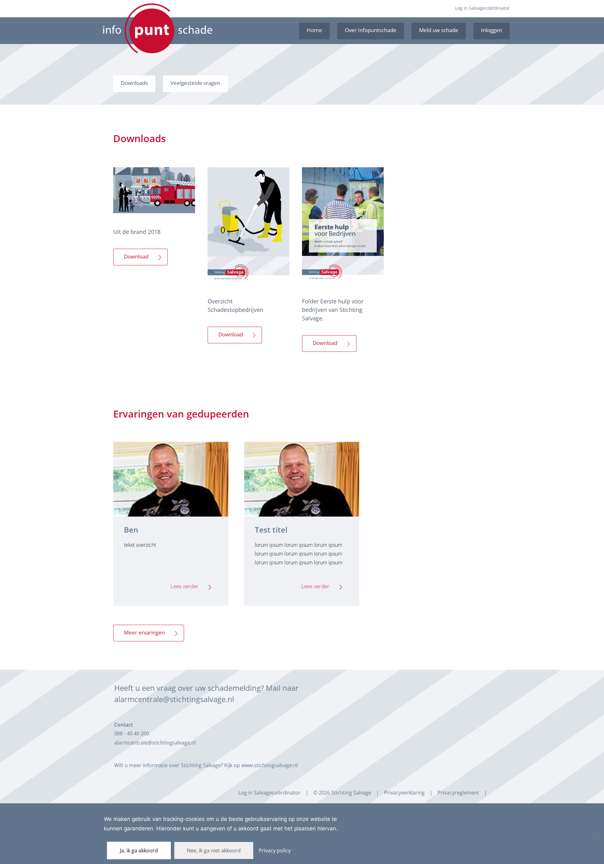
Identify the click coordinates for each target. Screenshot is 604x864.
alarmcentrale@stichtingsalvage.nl (174, 699)
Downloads (134, 82)
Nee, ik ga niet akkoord (214, 850)
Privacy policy (275, 850)
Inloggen (491, 30)
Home (314, 30)
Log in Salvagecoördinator (482, 8)
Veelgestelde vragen (195, 82)
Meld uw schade (438, 30)
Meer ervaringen (144, 632)
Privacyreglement (458, 792)
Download (136, 256)
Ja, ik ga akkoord (139, 850)
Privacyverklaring (404, 792)
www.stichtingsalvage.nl (269, 765)
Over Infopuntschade (370, 30)
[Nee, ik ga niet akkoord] (596, 833)
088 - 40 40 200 (131, 733)
